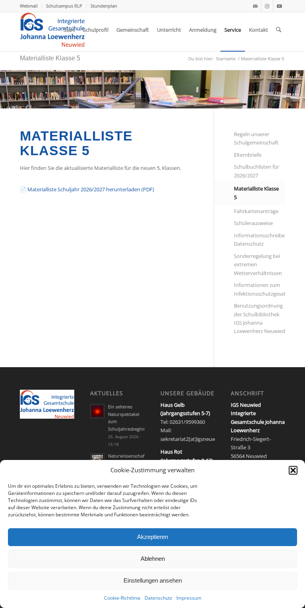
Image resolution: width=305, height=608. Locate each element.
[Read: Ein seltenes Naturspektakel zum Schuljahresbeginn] (97, 411)
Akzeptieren (152, 536)
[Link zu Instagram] (267, 6)
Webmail (29, 6)
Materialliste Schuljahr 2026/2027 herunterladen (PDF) (87, 189)
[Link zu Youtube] (279, 6)
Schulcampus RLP (64, 6)
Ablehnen (153, 558)
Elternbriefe (247, 154)
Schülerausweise (253, 223)
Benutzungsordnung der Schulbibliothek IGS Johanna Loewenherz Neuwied (259, 318)
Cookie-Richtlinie (122, 598)
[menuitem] (31, 6)
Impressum (188, 598)
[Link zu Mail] (255, 6)
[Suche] (278, 29)
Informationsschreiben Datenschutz (259, 239)
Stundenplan (104, 6)
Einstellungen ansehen (153, 580)
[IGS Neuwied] (52, 29)
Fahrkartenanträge (256, 211)
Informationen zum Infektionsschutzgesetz (259, 289)
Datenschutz (158, 598)
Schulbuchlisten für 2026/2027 (256, 171)
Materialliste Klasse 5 (50, 58)
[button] (293, 470)
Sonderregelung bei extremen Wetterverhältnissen (258, 264)
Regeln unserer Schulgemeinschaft (256, 138)
